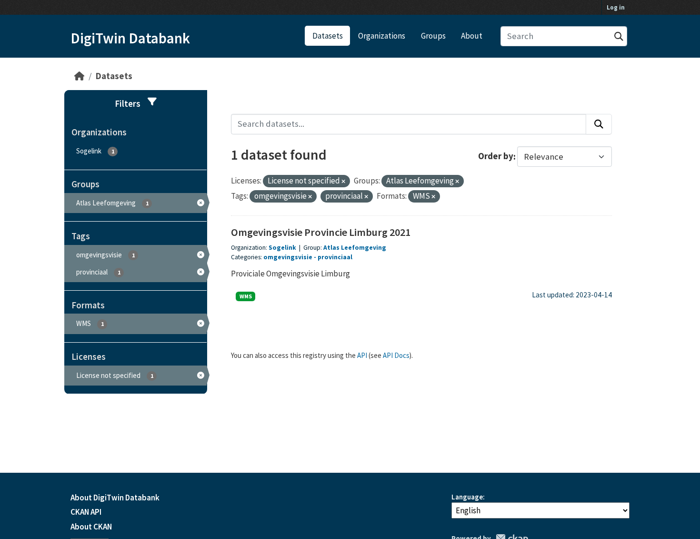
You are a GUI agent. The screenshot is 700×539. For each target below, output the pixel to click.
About (471, 36)
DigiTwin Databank (130, 38)
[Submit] (619, 36)
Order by (495, 156)
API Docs (396, 355)
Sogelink (282, 248)
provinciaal (335, 257)
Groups (433, 36)
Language (467, 496)
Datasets (327, 36)
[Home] (79, 76)
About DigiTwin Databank (115, 497)
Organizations (381, 36)
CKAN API (85, 512)
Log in (616, 7)
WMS (246, 296)
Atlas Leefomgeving (354, 248)
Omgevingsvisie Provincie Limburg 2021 (320, 232)
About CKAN (91, 526)
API (362, 355)
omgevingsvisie (287, 257)
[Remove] (343, 181)
